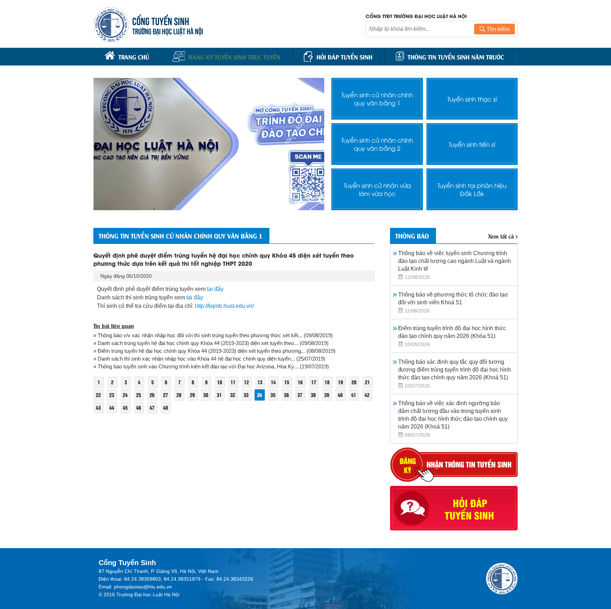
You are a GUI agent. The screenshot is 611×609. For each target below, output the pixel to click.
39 (326, 394)
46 (138, 407)
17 (313, 382)
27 (165, 394)
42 (367, 394)
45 (125, 407)
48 (165, 407)
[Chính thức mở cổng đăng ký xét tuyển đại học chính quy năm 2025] (208, 144)
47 (152, 407)
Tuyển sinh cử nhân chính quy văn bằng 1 (377, 99)
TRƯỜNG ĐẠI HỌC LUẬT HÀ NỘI (167, 30)
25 (138, 394)
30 (205, 394)
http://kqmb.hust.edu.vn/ (224, 306)
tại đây (215, 289)
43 (98, 407)
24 (125, 394)
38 (313, 394)
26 (152, 394)
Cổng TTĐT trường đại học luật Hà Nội (416, 15)
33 (246, 394)
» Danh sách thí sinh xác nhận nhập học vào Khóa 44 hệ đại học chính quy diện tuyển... (194, 359)
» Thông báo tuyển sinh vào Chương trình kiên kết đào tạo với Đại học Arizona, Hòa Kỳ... (195, 366)
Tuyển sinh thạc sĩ (472, 99)
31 (219, 394)
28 (178, 394)
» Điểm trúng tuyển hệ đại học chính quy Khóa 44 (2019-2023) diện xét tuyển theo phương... (199, 351)
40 (340, 394)
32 (232, 394)
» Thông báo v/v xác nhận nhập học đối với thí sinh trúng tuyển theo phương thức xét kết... (197, 335)
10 (219, 382)
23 (111, 394)
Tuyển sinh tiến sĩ (472, 144)
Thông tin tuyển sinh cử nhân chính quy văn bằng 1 (180, 235)
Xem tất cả (501, 236)
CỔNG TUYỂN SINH (160, 20)
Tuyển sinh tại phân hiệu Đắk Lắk (471, 189)
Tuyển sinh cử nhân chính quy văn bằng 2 (377, 144)
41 (353, 394)
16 (300, 382)
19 (340, 382)
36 (286, 394)
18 (327, 382)
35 (272, 394)
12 (246, 382)
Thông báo (412, 235)
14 (273, 382)
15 (286, 382)
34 (259, 394)
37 (299, 394)
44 (111, 407)
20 (353, 382)
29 (192, 394)
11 (233, 382)
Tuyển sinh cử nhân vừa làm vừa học (377, 189)
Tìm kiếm (497, 29)
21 (367, 382)
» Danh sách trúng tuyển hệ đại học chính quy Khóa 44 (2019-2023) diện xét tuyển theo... (195, 343)
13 (259, 382)
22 (98, 394)
